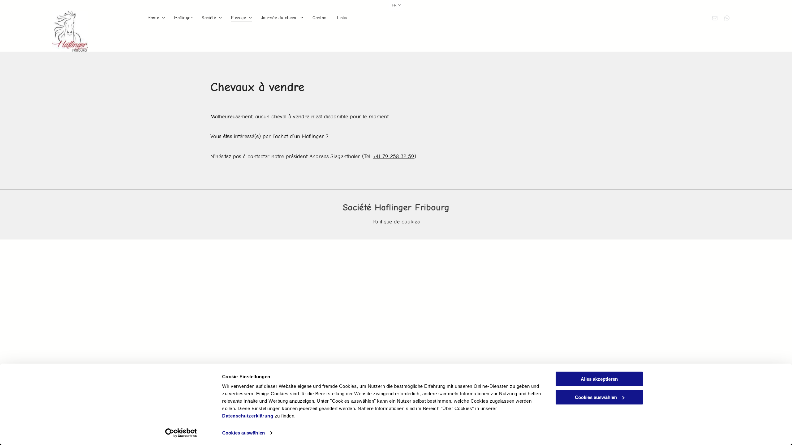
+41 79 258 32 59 (393, 156)
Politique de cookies (396, 221)
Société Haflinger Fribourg (396, 207)
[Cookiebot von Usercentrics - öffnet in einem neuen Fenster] (181, 433)
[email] (715, 18)
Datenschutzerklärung (247, 415)
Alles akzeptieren (599, 379)
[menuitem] (156, 18)
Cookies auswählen (243, 432)
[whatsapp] (727, 18)
